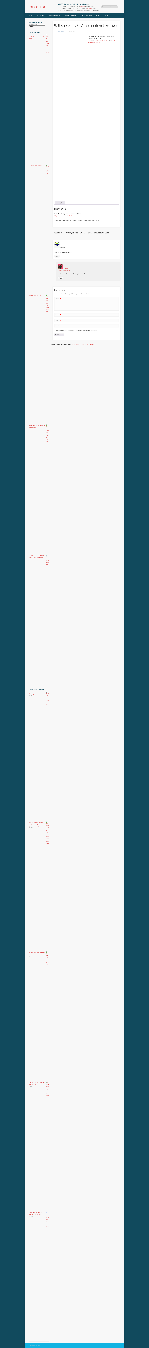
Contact (106, 15)
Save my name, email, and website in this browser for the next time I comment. (76, 330)
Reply (57, 256)
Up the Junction (95, 42)
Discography (41, 15)
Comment (58, 298)
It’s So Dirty (70, 216)
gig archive (90, 8)
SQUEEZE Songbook (54, 15)
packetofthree (61, 31)
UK (106, 40)
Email (58, 320)
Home (31, 15)
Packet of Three (37, 7)
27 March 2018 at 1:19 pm (64, 270)
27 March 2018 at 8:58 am (60, 249)
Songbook (82, 6)
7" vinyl (97, 40)
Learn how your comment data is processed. (82, 344)
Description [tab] (60, 203)
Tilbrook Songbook (86, 15)
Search (31, 26)
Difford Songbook (70, 15)
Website (57, 326)
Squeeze (102, 40)
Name (58, 315)
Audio (98, 15)
